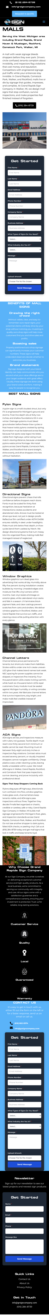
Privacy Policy (24, 1287)
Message (12, 256)
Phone (8, 1226)
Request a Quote (24, 14)
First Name (13, 168)
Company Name (15, 212)
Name (8, 1204)
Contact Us (24, 1279)
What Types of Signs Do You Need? (23, 234)
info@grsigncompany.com (26, 7)
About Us (24, 1283)
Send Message (24, 288)
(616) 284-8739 (25, 2)
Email (8, 1215)
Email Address (14, 190)
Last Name (13, 179)
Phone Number (15, 201)
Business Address (16, 223)
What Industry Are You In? (20, 245)
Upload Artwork (15, 276)
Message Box (11, 1237)
